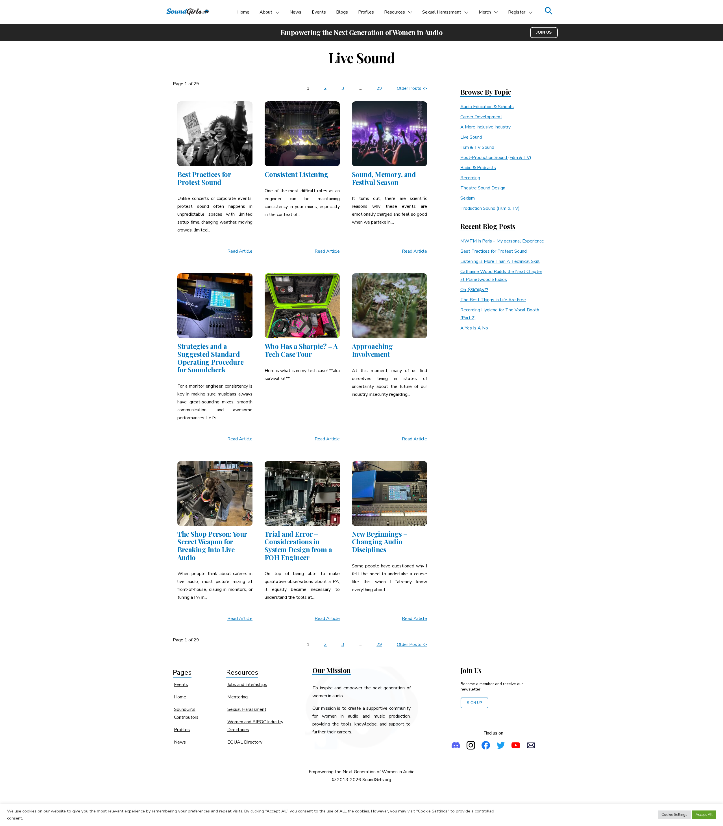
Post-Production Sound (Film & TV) (495, 157)
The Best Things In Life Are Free (493, 300)
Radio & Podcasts (478, 168)
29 (379, 88)
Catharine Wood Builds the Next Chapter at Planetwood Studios (501, 275)
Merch (485, 12)
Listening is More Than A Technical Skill (500, 261)
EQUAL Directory (244, 742)
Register (516, 12)
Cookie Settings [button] (674, 814)
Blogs (342, 12)
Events (319, 12)
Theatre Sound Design (482, 188)
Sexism (467, 198)
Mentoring (237, 697)
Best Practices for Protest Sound (493, 251)
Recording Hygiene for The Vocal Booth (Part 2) (499, 314)
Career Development (481, 117)
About (266, 12)
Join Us (544, 32)
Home (243, 12)
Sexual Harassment (441, 12)
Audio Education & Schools (487, 107)
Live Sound (471, 137)
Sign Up (474, 703)
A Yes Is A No (474, 328)
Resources (394, 12)
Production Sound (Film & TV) (490, 208)
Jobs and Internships (247, 684)
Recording (470, 178)
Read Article (239, 251)
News (295, 12)
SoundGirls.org (376, 780)
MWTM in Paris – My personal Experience (502, 241)
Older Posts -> (412, 88)
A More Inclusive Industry (485, 127)
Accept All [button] (704, 814)
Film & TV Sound (477, 147)
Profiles (366, 12)
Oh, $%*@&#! (474, 290)
